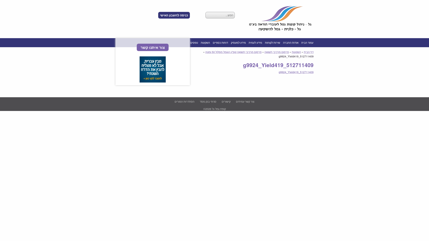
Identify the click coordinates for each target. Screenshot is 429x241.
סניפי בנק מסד (208, 101)
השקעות (205, 43)
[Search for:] (220, 15)
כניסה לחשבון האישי (174, 15)
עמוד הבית (307, 43)
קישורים (226, 101)
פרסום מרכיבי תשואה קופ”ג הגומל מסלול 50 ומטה (233, 52)
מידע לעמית (255, 43)
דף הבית (309, 52)
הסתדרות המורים (184, 101)
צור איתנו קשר (153, 47)
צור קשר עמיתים (245, 101)
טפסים (194, 43)
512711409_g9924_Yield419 (296, 72)
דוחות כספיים (220, 43)
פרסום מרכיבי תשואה (276, 52)
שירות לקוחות (272, 43)
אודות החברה (290, 43)
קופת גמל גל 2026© (214, 109)
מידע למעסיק (238, 43)
